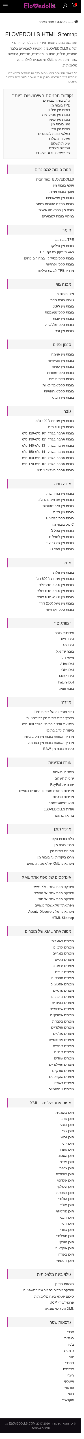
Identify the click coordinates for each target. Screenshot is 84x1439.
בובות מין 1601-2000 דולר (55, 597)
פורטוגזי (68, 1387)
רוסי (71, 1393)
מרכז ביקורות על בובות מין (55, 857)
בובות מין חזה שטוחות (58, 505)
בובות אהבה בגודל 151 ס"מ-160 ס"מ (48, 457)
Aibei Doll (67, 663)
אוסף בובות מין (63, 185)
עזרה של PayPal (62, 784)
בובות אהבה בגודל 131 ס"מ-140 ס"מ (48, 445)
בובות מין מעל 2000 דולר (56, 603)
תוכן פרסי (67, 1161)
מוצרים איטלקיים (62, 1015)
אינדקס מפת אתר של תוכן (55, 898)
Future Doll (66, 682)
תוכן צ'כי (68, 1130)
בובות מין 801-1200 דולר (56, 584)
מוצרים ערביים (63, 947)
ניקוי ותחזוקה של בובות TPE (54, 711)
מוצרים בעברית (63, 1021)
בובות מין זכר (61, 129)
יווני (71, 1356)
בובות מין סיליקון (58, 109)
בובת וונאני (66, 688)
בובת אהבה (65, 21)
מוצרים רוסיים (64, 1051)
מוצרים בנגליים (63, 953)
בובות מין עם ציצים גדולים (55, 499)
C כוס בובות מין (63, 524)
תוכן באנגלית (65, 1112)
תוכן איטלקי (65, 1186)
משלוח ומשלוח (59, 138)
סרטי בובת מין (64, 844)
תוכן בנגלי (67, 1124)
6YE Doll (67, 639)
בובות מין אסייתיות (61, 360)
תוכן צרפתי (66, 1168)
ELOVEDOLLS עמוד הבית (55, 179)
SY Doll (68, 645)
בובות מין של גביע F (60, 542)
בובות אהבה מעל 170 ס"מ (55, 470)
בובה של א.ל (65, 651)
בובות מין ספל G (62, 549)
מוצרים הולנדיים (62, 1027)
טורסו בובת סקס (62, 299)
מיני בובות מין (60, 124)
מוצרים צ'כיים (64, 959)
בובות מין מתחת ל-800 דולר (54, 578)
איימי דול (68, 657)
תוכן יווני (68, 1143)
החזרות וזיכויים (59, 147)
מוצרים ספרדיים (62, 977)
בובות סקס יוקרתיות (60, 264)
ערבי (70, 1331)
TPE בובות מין (60, 105)
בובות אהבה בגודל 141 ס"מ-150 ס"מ (48, 451)
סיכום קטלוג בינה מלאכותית (54, 1296)
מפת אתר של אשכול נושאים (54, 905)
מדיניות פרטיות (63, 796)
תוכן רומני (67, 1217)
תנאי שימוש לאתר (61, 802)
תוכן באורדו (66, 1254)
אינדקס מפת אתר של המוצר (54, 892)
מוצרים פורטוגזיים (61, 1039)
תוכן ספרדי (66, 1149)
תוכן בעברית (65, 1192)
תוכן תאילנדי (65, 1235)
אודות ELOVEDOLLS (58, 809)
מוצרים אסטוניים (62, 984)
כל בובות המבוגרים (56, 100)
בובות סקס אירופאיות (59, 391)
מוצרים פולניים (63, 1033)
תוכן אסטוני (66, 1155)
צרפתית (68, 1369)
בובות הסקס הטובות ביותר (55, 203)
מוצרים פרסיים (63, 990)
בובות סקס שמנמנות (59, 312)
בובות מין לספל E (61, 536)
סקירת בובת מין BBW (58, 748)
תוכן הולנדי (66, 1198)
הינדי (70, 1375)
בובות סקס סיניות (61, 378)
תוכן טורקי (66, 1242)
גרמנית (69, 1350)
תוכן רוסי (67, 1223)
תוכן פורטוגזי (65, 1211)
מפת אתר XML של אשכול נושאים (50, 863)
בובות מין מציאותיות (56, 114)
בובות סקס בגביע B (60, 518)
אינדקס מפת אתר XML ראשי (53, 886)
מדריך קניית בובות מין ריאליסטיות (50, 717)
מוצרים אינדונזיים (62, 1008)
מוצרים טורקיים (63, 1070)
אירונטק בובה (64, 632)
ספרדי (69, 1362)
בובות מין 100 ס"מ (61, 426)
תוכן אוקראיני (64, 1248)
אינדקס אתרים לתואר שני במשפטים (48, 1290)
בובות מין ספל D (62, 530)
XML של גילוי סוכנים (59, 1308)
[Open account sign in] (65, 5)
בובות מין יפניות (63, 366)
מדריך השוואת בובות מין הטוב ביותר (48, 736)
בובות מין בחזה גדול (60, 493)
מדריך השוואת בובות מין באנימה (51, 742)
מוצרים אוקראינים (61, 1076)
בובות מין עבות (63, 318)
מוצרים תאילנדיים (61, 1064)
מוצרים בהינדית (63, 1002)
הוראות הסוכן (64, 1283)
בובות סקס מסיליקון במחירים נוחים (49, 258)
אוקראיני (68, 1399)
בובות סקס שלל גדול (59, 324)
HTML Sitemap (63, 917)
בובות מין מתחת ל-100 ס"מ (54, 420)
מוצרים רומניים (63, 1045)
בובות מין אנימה (58, 119)
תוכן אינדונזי (65, 1180)
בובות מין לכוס (63, 512)
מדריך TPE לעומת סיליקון (55, 270)
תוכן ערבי (67, 1118)
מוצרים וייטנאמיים (61, 1089)
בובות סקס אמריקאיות (58, 385)
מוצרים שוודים (64, 1058)
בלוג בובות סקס (63, 838)
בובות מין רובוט (63, 397)
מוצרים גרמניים (63, 965)
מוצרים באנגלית (63, 941)
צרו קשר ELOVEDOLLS (53, 152)
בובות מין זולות (63, 572)
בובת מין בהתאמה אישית (56, 209)
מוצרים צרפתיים (62, 996)
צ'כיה (70, 1344)
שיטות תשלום (60, 143)
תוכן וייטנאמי (65, 1260)
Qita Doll (67, 669)
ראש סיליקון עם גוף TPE (56, 251)
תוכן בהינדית (65, 1174)
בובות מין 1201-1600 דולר (55, 590)
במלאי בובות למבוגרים (54, 133)
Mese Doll (66, 675)
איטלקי (69, 1381)
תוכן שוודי (67, 1229)
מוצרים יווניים (64, 971)
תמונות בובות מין (62, 850)
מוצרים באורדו (64, 1082)
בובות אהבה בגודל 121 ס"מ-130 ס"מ (48, 439)
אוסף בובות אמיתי (61, 191)
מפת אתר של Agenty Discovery (51, 911)
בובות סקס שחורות (60, 372)
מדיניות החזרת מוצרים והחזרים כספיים (46, 790)
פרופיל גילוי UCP (62, 1302)
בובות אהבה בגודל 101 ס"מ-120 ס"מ (48, 433)
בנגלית (69, 1338)
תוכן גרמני (67, 1137)
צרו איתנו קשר (64, 815)
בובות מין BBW (63, 306)
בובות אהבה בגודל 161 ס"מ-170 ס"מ (48, 463)
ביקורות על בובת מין (59, 730)
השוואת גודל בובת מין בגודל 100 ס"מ (48, 724)
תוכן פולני (67, 1204)
